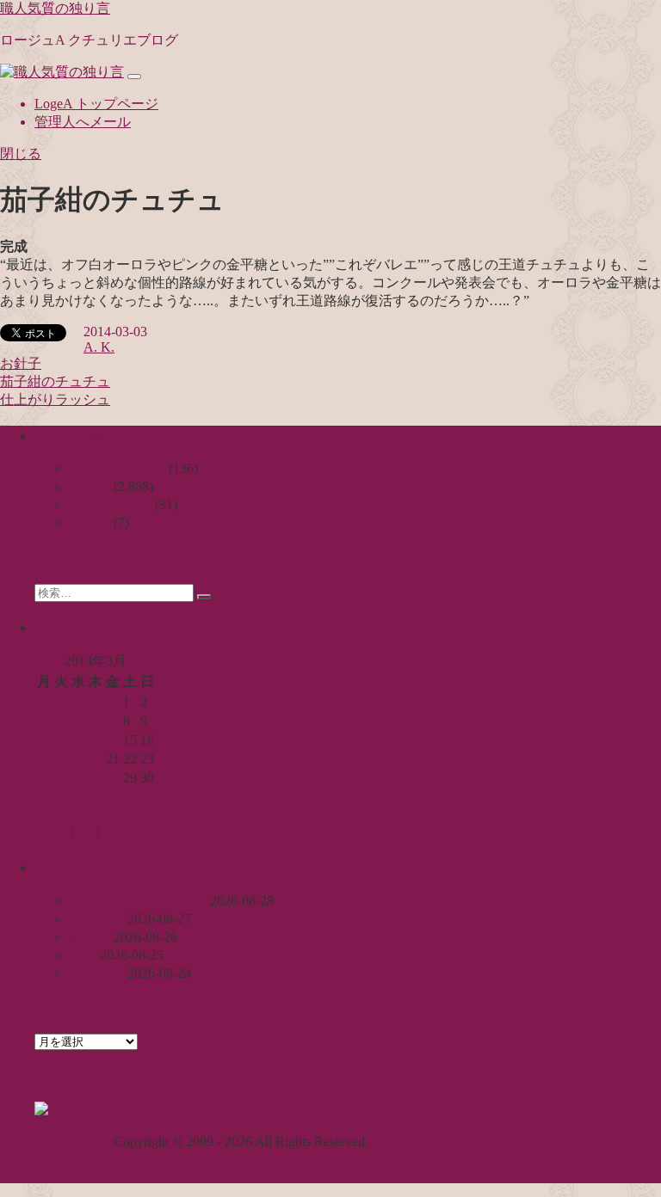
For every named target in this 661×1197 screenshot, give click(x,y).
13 (95, 740)
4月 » (91, 815)
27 (95, 777)
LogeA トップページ (96, 103)
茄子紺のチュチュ (55, 381)
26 (78, 777)
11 (60, 740)
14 (113, 740)
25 (61, 777)
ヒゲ (82, 955)
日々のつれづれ (117, 468)
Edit (110, 833)
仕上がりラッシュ (55, 399)
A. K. (98, 347)
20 (95, 759)
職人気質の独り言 (55, 8)
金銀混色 (96, 919)
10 (44, 740)
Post (84, 833)
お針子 (20, 363)
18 (61, 759)
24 (44, 777)
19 (78, 759)
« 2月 (49, 815)
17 (44, 759)
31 (44, 796)
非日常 (89, 522)
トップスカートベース (138, 900)
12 (78, 740)
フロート (96, 973)
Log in (52, 833)
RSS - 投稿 (165, 1109)
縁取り (89, 937)
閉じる (20, 153)
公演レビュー (110, 504)
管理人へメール (82, 121)
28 (113, 777)
